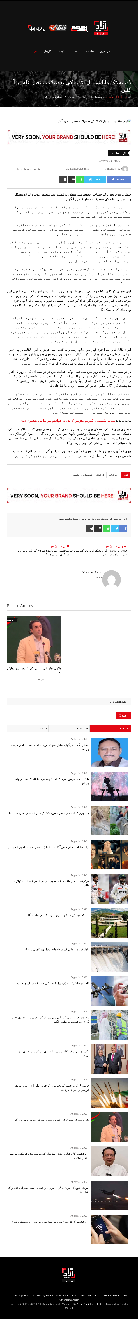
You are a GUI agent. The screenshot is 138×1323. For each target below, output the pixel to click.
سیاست (90, 51)
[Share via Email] (71, 179)
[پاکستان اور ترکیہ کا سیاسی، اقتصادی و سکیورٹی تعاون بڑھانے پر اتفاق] (109, 1059)
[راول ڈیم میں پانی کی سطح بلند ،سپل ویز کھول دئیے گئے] (109, 957)
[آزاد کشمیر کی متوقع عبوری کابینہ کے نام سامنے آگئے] (109, 923)
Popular (83, 728)
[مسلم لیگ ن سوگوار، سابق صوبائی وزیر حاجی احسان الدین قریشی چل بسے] (109, 752)
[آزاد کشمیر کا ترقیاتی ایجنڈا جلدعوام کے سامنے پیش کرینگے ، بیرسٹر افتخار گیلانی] (109, 1161)
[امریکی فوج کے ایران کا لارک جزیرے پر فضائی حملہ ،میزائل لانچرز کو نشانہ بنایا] (109, 1195)
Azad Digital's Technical (90, 1304)
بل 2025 (100, 474)
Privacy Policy (45, 1295)
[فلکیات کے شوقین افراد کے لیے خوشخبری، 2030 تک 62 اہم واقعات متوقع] (109, 787)
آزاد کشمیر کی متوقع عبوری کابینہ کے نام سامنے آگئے (57, 915)
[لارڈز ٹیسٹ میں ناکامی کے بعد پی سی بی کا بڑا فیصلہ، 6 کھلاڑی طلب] (109, 889)
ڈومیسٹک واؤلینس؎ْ (82, 474)
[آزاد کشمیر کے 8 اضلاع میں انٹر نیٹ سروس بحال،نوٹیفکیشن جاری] (109, 1229)
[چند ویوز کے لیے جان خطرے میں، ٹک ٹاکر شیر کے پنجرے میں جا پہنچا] (109, 820)
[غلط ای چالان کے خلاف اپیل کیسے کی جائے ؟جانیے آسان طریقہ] (109, 991)
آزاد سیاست (112, 97)
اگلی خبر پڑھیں (59, 546)
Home (124, 97)
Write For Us (120, 1295)
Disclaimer (86, 1295)
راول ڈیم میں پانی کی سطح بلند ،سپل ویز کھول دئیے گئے (56, 949)
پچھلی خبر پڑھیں (115, 546)
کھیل (62, 51)
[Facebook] (123, 528)
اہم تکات (113, 474)
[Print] (63, 179)
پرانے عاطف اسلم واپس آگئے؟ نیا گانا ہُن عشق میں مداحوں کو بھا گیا (48, 847)
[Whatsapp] (80, 179)
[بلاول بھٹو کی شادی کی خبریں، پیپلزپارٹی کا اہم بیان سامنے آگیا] (109, 1127)
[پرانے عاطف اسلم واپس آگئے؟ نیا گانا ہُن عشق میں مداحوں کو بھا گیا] (109, 855)
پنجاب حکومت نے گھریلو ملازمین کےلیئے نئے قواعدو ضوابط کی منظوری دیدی (67, 420)
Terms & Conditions (66, 1295)
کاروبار (47, 51)
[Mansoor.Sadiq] (93, 168)
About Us (15, 1295)
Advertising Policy (69, 1299)
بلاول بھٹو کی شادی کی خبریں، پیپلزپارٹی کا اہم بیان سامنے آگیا (51, 1119)
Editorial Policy (102, 1295)
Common (41, 728)
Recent (125, 728)
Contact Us (28, 1295)
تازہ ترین (105, 51)
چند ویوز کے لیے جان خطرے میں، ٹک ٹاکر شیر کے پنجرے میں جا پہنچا (49, 813)
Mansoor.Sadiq (92, 572)
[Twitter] (115, 528)
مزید (34, 51)
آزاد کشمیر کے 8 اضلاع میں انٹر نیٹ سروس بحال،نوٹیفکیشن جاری (50, 1221)
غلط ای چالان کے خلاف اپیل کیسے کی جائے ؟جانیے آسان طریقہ (52, 983)
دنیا (76, 51)
